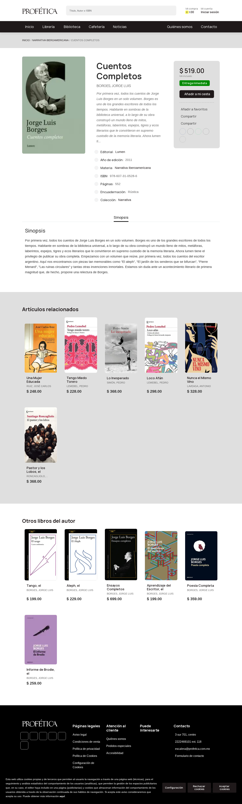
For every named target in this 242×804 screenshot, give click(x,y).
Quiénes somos (179, 26)
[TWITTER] (43, 736)
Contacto (209, 26)
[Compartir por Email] (206, 131)
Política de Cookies (85, 755)
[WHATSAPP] (24, 736)
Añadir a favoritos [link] (194, 109)
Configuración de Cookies (83, 765)
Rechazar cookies (199, 788)
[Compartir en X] (190, 131)
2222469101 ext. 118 (188, 741)
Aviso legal (80, 734)
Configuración (174, 787)
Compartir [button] (188, 116)
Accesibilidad (114, 753)
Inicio (26, 40)
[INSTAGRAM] (53, 736)
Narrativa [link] (124, 200)
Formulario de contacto (189, 755)
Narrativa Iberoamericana (50, 40)
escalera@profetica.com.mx (192, 748)
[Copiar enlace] (182, 139)
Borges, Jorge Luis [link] (114, 85)
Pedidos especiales (118, 745)
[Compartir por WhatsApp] (198, 131)
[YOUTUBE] (24, 745)
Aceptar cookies (224, 788)
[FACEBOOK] (34, 736)
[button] (192, 10)
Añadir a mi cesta (197, 94)
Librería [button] (48, 26)
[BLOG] (62, 736)
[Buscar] (170, 10)
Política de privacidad (86, 748)
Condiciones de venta (86, 741)
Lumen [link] (120, 152)
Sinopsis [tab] (121, 217)
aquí (62, 796)
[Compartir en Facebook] (182, 131)
